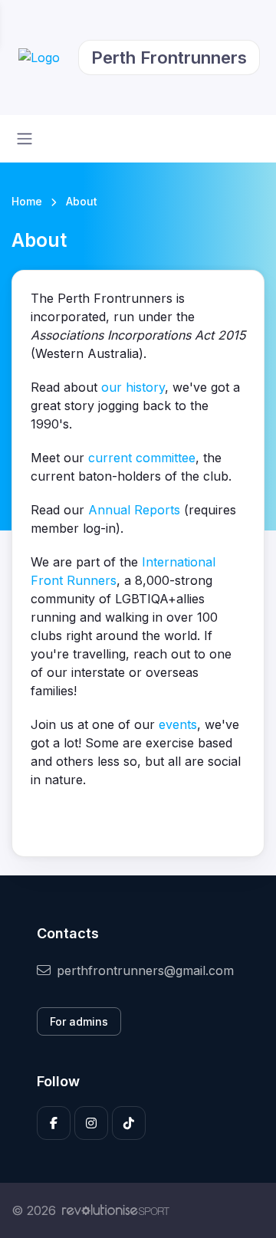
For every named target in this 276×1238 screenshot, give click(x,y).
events (178, 724)
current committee (142, 457)
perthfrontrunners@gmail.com (145, 970)
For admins (79, 1021)
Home (27, 201)
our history (133, 387)
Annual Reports (134, 509)
